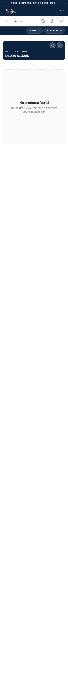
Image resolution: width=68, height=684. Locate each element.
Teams (32, 31)
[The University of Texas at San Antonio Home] (10, 11)
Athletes (53, 31)
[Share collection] (52, 45)
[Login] (52, 21)
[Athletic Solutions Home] (19, 21)
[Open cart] (61, 21)
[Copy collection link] (60, 45)
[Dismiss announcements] (64, 3)
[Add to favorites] (62, 11)
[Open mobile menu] (7, 21)
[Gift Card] (43, 21)
